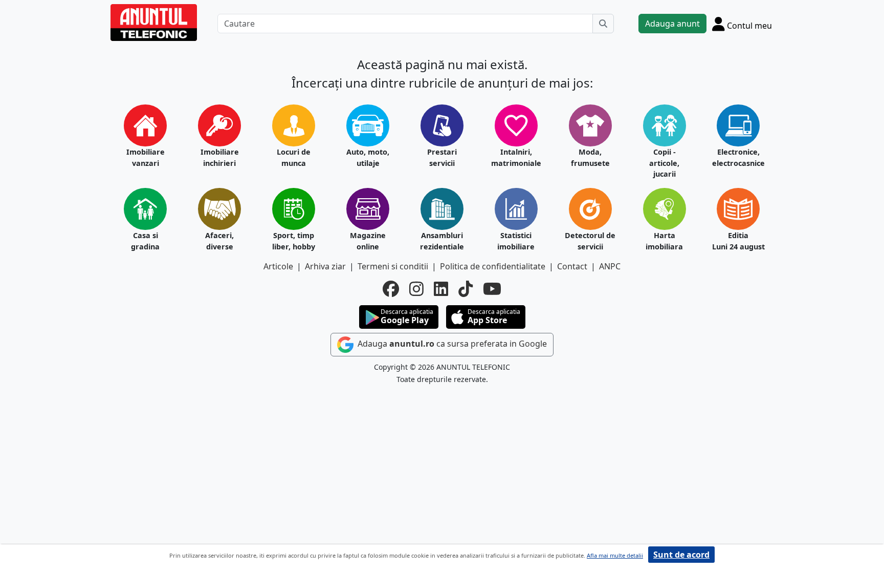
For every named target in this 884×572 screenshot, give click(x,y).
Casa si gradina (145, 240)
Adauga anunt (672, 23)
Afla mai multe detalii (615, 555)
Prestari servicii (442, 157)
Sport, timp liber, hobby (293, 240)
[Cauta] (603, 23)
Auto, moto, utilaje (367, 157)
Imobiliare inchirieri (220, 157)
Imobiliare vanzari (145, 157)
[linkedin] (441, 289)
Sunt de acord (681, 554)
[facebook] (391, 289)
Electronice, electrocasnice (738, 157)
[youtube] (492, 289)
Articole (278, 266)
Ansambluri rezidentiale (442, 240)
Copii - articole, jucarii (664, 163)
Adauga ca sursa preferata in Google (451, 343)
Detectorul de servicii (590, 240)
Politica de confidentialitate (492, 266)
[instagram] (416, 289)
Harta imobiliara (664, 240)
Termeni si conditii (393, 266)
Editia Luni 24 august (738, 240)
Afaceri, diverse (219, 240)
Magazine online (368, 240)
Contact (572, 266)
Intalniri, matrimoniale (516, 157)
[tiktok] (465, 289)
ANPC (610, 266)
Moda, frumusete (590, 157)
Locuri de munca (294, 157)
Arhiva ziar (325, 266)
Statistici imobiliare (516, 240)
